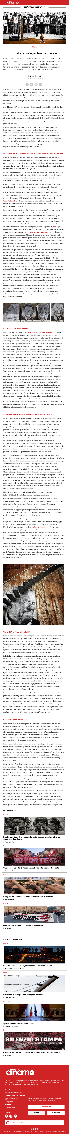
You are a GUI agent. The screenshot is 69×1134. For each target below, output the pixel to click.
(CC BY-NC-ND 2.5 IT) (43, 1131)
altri (54, 227)
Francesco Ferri (10, 842)
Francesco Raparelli (11, 1026)
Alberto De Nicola (35, 76)
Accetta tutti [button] (46, 1107)
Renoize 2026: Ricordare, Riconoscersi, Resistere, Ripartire (28, 966)
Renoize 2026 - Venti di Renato (14, 969)
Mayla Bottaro (9, 899)
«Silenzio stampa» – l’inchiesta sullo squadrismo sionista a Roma (31, 1052)
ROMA (5, 944)
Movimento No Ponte (11, 871)
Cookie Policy (62, 1131)
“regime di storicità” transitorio (36, 232)
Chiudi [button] (36, 1113)
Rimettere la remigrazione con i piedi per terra (23, 995)
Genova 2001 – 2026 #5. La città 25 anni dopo (23, 925)
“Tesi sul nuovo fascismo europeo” (39, 332)
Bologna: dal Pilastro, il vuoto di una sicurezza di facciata (28, 897)
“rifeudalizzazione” (10, 201)
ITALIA (5, 815)
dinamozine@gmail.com (13, 1092)
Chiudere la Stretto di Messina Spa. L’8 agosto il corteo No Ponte (31, 868)
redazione (8, 928)
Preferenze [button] (56, 1113)
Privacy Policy (53, 1131)
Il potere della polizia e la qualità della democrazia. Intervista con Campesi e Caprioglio (32, 838)
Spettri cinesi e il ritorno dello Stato (18, 1023)
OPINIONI (6, 1001)
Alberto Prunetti (39, 527)
